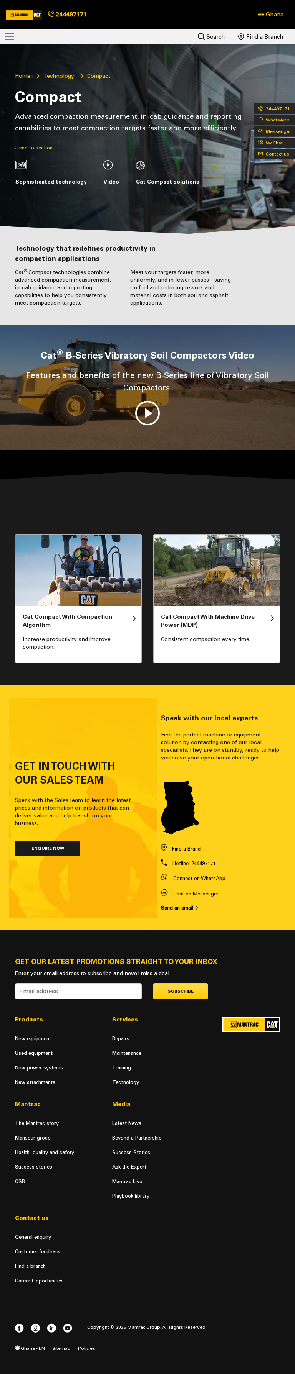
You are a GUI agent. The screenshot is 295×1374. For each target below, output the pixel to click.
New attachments (35, 1082)
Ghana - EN (32, 1348)
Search (215, 36)
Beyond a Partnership (137, 1138)
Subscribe (181, 991)
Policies (86, 1348)
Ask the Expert (129, 1167)
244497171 (70, 14)
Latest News (126, 1123)
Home (22, 76)
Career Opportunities (39, 1281)
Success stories (33, 1167)
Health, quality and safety (44, 1152)
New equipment (33, 1038)
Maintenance (126, 1053)
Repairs (120, 1038)
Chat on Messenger (196, 894)
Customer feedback (37, 1251)
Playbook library (130, 1196)
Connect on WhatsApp (199, 878)
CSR (20, 1181)
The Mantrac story (37, 1123)
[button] (270, 14)
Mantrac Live (127, 1181)
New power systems (39, 1068)
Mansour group (33, 1138)
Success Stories (131, 1152)
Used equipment (34, 1053)
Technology (59, 76)
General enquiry (33, 1237)
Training (121, 1068)
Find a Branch (264, 36)
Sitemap (61, 1348)
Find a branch (30, 1266)
